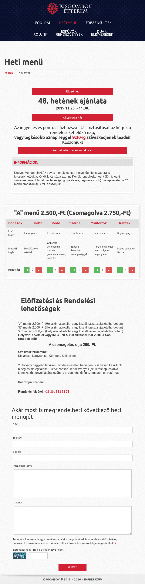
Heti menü (68, 23)
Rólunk (40, 34)
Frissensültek (99, 23)
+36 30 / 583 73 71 (56, 391)
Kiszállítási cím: (23, 465)
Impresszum (93, 579)
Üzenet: (18, 502)
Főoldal (43, 23)
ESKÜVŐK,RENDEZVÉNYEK (69, 32)
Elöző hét (72, 91)
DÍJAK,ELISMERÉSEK (102, 32)
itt (116, 543)
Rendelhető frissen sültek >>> (72, 150)
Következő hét (72, 117)
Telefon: (17, 437)
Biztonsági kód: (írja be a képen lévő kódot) (38, 549)
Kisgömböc (51, 579)
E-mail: (17, 451)
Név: (15, 423)
